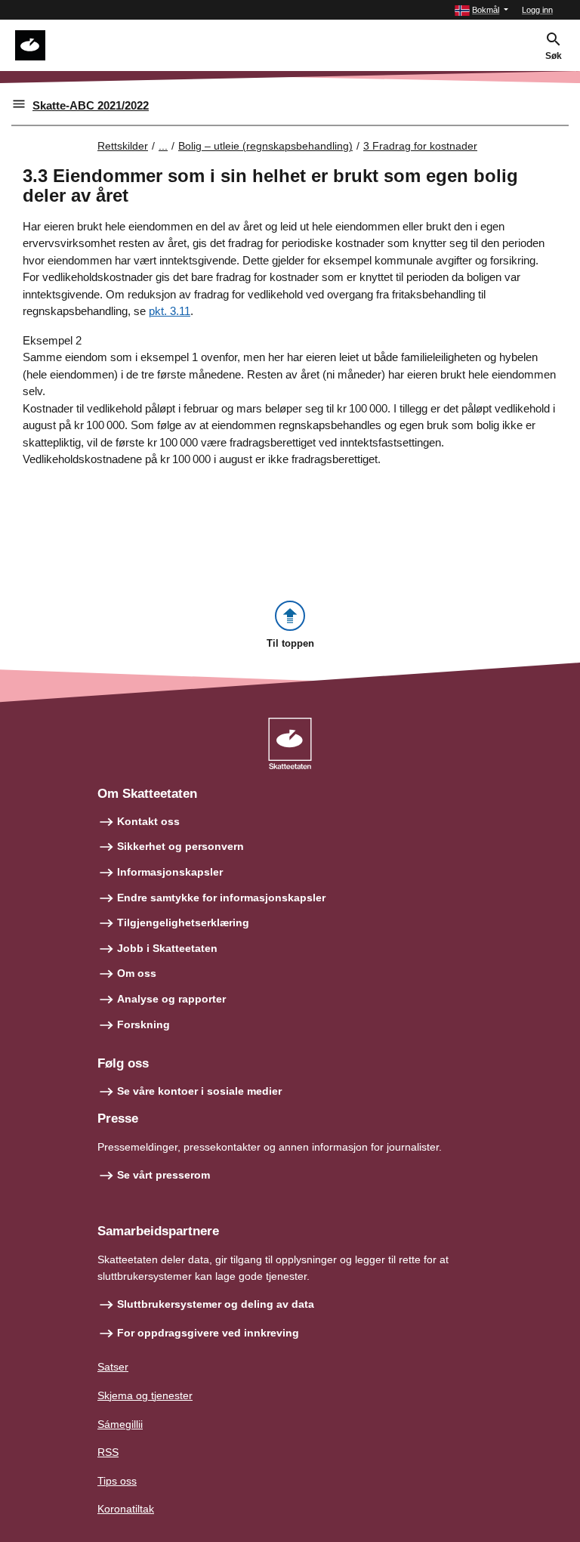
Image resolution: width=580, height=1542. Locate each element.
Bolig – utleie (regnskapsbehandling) (265, 146)
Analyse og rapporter (171, 999)
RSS (108, 1452)
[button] (481, 10)
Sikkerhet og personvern (180, 846)
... (163, 146)
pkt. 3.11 (169, 310)
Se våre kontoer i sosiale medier (199, 1091)
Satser (112, 1367)
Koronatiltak (125, 1509)
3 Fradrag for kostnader (420, 146)
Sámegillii (120, 1424)
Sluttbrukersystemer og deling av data (215, 1304)
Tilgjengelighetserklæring (183, 922)
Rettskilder (122, 146)
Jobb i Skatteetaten (167, 948)
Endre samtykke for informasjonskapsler (221, 898)
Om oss (136, 973)
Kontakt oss (148, 821)
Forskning (143, 1024)
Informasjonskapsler (170, 872)
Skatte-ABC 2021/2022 (90, 105)
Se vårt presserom (163, 1175)
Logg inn (537, 9)
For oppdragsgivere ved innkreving (208, 1333)
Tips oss (117, 1481)
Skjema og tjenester (145, 1395)
